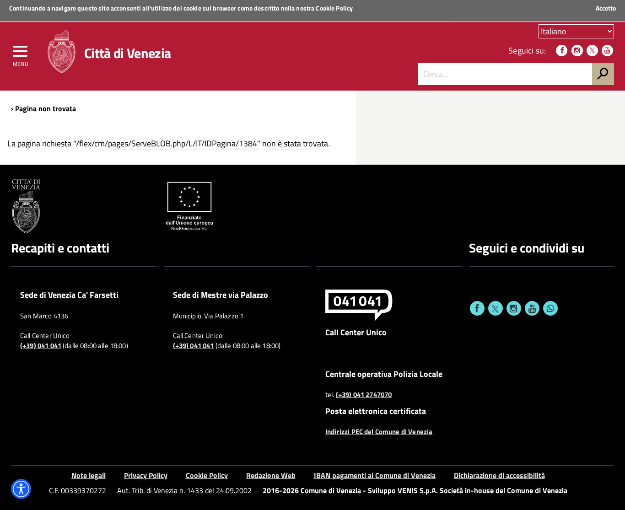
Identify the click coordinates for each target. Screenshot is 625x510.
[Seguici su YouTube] (607, 50)
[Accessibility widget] (21, 489)
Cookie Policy (334, 8)
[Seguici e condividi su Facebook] (477, 308)
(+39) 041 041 (40, 346)
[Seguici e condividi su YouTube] (532, 308)
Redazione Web (271, 475)
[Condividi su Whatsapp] (550, 308)
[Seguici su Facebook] (561, 50)
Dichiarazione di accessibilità (499, 475)
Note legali (88, 475)
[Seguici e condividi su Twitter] (495, 308)
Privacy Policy (145, 475)
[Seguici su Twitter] (592, 50)
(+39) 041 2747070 (364, 395)
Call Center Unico (356, 332)
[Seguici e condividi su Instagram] (513, 308)
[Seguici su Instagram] (577, 50)
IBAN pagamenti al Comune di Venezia (375, 475)
